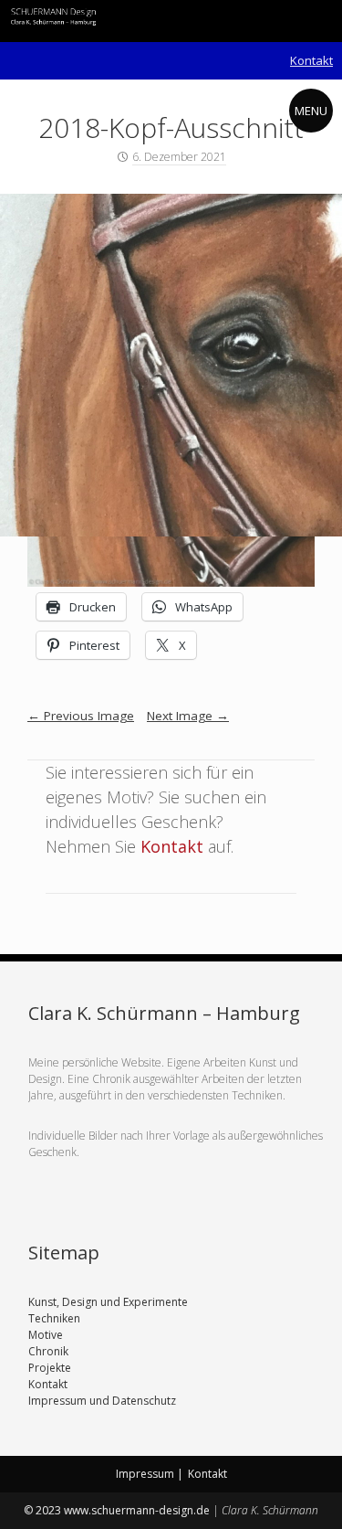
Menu (311, 110)
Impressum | (149, 1473)
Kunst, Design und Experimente (108, 1302)
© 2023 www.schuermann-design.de (118, 1510)
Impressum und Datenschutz (102, 1400)
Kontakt (311, 60)
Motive (45, 1335)
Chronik (48, 1351)
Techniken (54, 1318)
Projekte (49, 1367)
